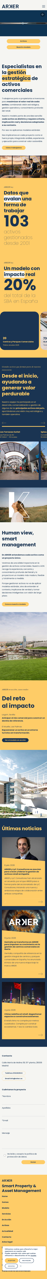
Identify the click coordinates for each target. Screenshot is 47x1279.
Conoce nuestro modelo (15, 604)
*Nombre (6, 1096)
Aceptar (11, 1261)
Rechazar (26, 1261)
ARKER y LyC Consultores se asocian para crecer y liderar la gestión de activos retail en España (22, 871)
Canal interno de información (16, 1271)
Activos (23, 41)
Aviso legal (7, 1242)
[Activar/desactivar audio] (42, 14)
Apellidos (6, 1108)
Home (5, 1196)
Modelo (5, 1208)
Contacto (6, 1237)
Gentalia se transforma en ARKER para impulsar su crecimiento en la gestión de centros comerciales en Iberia (22, 946)
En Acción (6, 1219)
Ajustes (11, 1266)
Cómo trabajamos (14, 148)
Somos (5, 1202)
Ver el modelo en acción (15, 740)
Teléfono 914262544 (14, 1073)
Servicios (6, 1214)
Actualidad (7, 1231)
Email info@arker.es (13, 1078)
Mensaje (6, 1133)
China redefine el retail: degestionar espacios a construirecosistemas (23, 1015)
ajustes (33, 1256)
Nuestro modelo (23, 47)
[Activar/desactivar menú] (44, 6)
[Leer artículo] (40, 902)
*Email (5, 1120)
